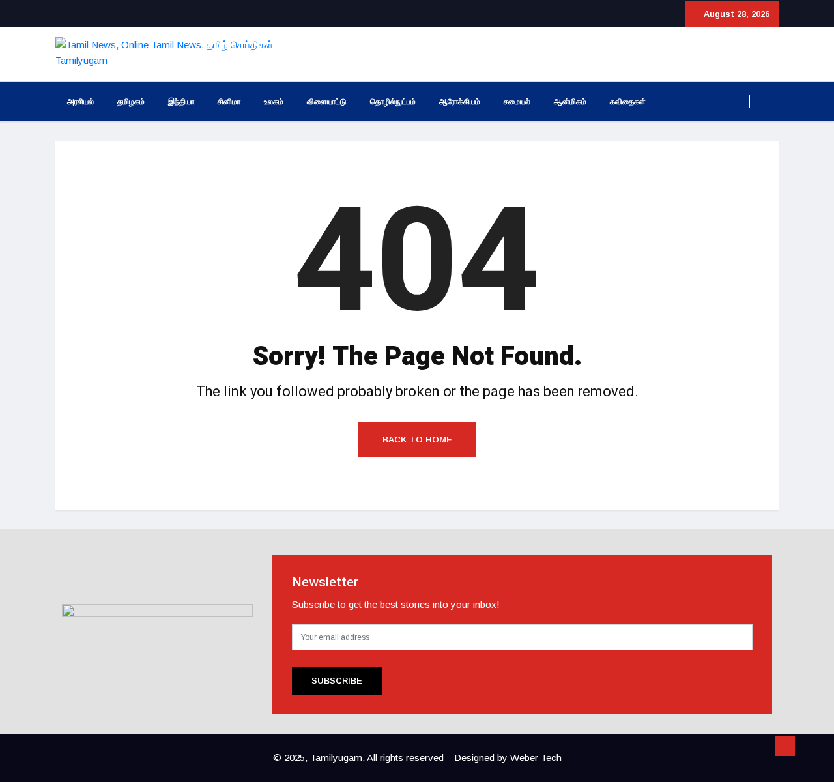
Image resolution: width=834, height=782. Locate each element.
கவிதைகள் (628, 101)
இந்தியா (181, 101)
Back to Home (417, 439)
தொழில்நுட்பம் (393, 101)
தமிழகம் (131, 101)
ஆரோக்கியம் (459, 101)
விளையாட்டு (327, 101)
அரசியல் (80, 101)
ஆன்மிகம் (570, 101)
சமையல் (517, 101)
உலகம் (273, 101)
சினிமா (229, 101)
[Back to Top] (785, 746)
